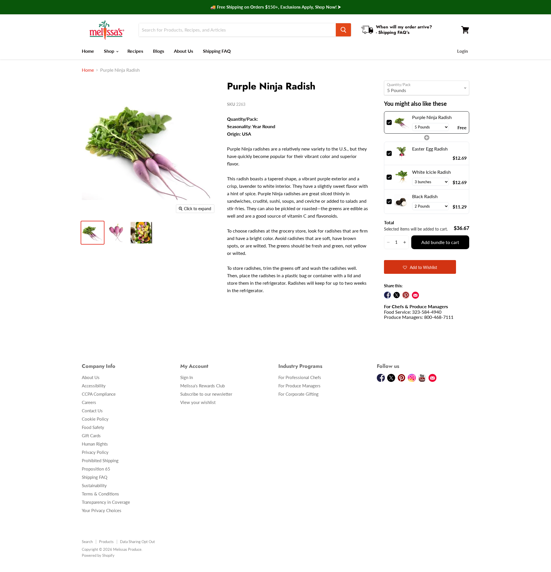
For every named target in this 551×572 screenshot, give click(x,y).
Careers (89, 402)
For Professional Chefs (299, 377)
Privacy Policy (95, 452)
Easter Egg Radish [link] (430, 148)
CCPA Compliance (99, 394)
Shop (109, 51)
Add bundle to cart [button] (440, 242)
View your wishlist (198, 402)
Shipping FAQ (217, 51)
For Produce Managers (299, 385)
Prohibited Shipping (100, 460)
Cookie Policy (95, 418)
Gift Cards (91, 435)
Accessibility (94, 385)
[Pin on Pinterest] (405, 295)
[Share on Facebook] (387, 295)
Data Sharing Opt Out (137, 541)
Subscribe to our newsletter (206, 394)
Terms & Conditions (100, 493)
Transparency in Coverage (106, 502)
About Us (183, 51)
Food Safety (93, 427)
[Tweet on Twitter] (396, 295)
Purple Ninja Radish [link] (432, 117)
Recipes (135, 51)
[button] (388, 242)
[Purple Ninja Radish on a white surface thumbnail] (117, 232)
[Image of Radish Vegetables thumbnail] (141, 232)
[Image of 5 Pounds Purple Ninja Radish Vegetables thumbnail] (92, 232)
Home (88, 51)
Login (462, 51)
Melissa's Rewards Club (202, 385)
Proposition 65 (96, 468)
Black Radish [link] (425, 196)
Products (106, 541)
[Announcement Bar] (275, 7)
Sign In (186, 377)
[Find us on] (415, 295)
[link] (402, 122)
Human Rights (95, 443)
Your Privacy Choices (101, 510)
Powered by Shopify (98, 555)
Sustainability (94, 485)
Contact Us (92, 410)
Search (87, 541)
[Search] (343, 29)
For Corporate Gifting (298, 394)
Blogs (158, 51)
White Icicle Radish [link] (431, 172)
